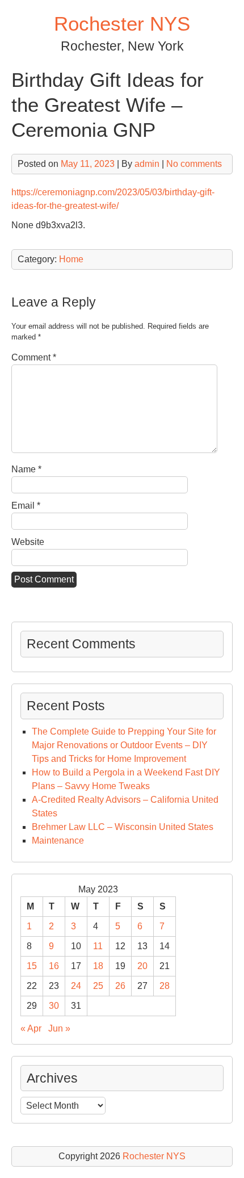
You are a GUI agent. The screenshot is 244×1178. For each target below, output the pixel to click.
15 (32, 966)
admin (146, 164)
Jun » (59, 1028)
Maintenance (58, 840)
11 (98, 946)
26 (120, 986)
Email (25, 505)
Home (71, 259)
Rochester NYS (122, 23)
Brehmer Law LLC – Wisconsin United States (122, 827)
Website (27, 542)
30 (54, 1006)
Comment (33, 357)
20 (142, 966)
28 (164, 986)
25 (98, 986)
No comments (194, 164)
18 (98, 966)
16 (54, 966)
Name (26, 469)
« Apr (30, 1028)
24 (76, 986)
